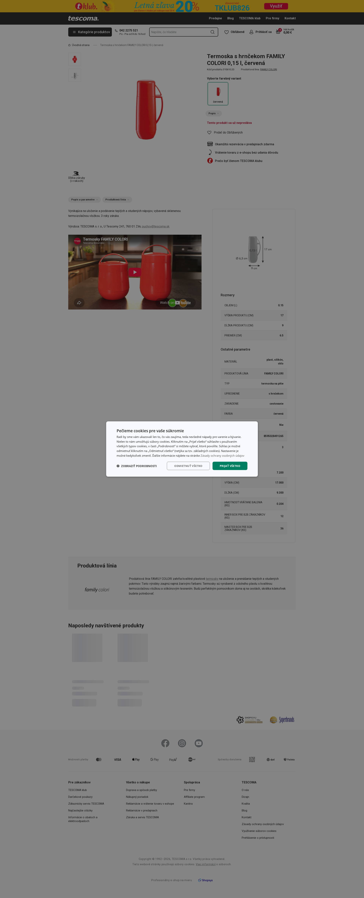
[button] (137, 466)
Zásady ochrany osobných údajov (222, 455)
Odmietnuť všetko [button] (188, 465)
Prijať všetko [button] (230, 465)
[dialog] (182, 449)
